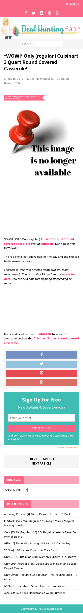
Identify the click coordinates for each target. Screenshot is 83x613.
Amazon (47, 244)
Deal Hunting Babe (42, 79)
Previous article (41, 459)
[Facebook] (25, 13)
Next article (41, 463)
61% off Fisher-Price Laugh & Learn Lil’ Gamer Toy (37, 543)
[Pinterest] (49, 13)
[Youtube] (57, 13)
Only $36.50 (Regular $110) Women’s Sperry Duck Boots (40, 557)
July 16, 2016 (15, 79)
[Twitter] (33, 13)
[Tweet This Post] (41, 364)
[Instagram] (41, 13)
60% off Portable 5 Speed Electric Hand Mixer (34, 586)
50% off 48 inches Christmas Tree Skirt (30, 550)
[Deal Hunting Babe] (41, 28)
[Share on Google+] (41, 382)
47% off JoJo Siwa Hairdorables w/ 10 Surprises (34, 593)
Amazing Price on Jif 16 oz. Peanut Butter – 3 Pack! (37, 514)
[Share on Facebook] (41, 355)
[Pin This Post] (41, 373)
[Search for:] (41, 43)
